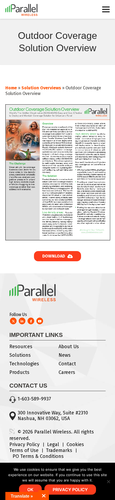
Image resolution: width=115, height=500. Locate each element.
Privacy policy (70, 489)
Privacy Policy (24, 444)
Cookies (75, 444)
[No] (108, 481)
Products (19, 372)
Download (54, 256)
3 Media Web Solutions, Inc (12, 431)
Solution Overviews (41, 87)
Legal (53, 444)
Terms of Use (24, 450)
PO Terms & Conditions (38, 456)
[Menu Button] (106, 11)
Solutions (20, 355)
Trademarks (59, 450)
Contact (67, 364)
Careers (67, 372)
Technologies (24, 364)
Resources (20, 347)
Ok (30, 489)
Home (11, 87)
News (65, 355)
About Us (69, 347)
